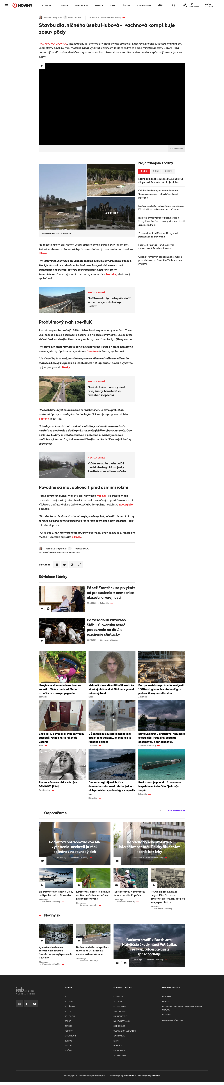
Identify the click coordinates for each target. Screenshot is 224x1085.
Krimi (113, 6)
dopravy (44, 418)
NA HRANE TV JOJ (122, 1021)
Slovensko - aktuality (125, 1031)
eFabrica (156, 1076)
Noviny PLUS (120, 1007)
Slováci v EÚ (120, 1056)
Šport (126, 6)
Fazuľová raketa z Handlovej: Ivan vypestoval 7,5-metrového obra (156, 247)
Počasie (69, 1051)
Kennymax (129, 1076)
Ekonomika (119, 1051)
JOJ (66, 997)
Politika (118, 1046)
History (69, 1046)
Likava (43, 253)
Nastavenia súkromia (172, 1021)
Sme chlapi (70, 1036)
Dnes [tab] (144, 171)
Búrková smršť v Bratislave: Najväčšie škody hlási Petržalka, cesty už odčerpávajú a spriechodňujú (161, 221)
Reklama (166, 997)
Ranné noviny (120, 1016)
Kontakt (166, 1002)
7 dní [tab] (156, 171)
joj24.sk (118, 1002)
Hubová (101, 495)
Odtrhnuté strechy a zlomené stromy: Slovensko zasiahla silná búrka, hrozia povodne (158, 194)
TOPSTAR (63, 6)
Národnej (111, 274)
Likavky (65, 367)
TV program (144, 6)
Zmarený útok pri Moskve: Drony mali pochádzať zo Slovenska (158, 235)
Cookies (166, 1015)
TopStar (69, 1031)
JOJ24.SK (47, 6)
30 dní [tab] (168, 171)
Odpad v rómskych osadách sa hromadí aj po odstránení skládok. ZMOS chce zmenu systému (160, 260)
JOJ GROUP (70, 1016)
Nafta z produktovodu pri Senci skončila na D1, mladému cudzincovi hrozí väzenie (161, 208)
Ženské (68, 1026)
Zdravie (99, 6)
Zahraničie (119, 1036)
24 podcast (81, 6)
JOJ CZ (68, 1012)
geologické (126, 504)
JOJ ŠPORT (70, 1007)
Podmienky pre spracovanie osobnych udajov (182, 1008)
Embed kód (178, 148)
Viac (160, 5)
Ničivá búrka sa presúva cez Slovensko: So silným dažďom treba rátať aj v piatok (160, 181)
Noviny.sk (118, 997)
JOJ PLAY (69, 1002)
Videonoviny (120, 1012)
